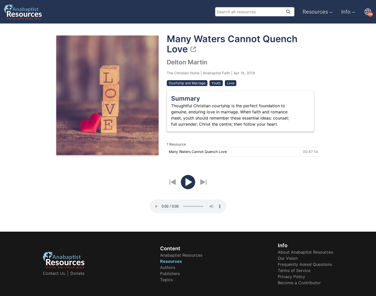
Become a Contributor (299, 282)
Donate (77, 273)
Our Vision (288, 258)
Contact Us (54, 273)
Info (345, 12)
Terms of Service (294, 270)
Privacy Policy (291, 276)
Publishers (170, 273)
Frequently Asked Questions (305, 264)
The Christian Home (183, 73)
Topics (166, 279)
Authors (167, 267)
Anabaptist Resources (181, 255)
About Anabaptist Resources (305, 252)
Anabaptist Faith (216, 73)
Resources (315, 12)
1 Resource (176, 144)
